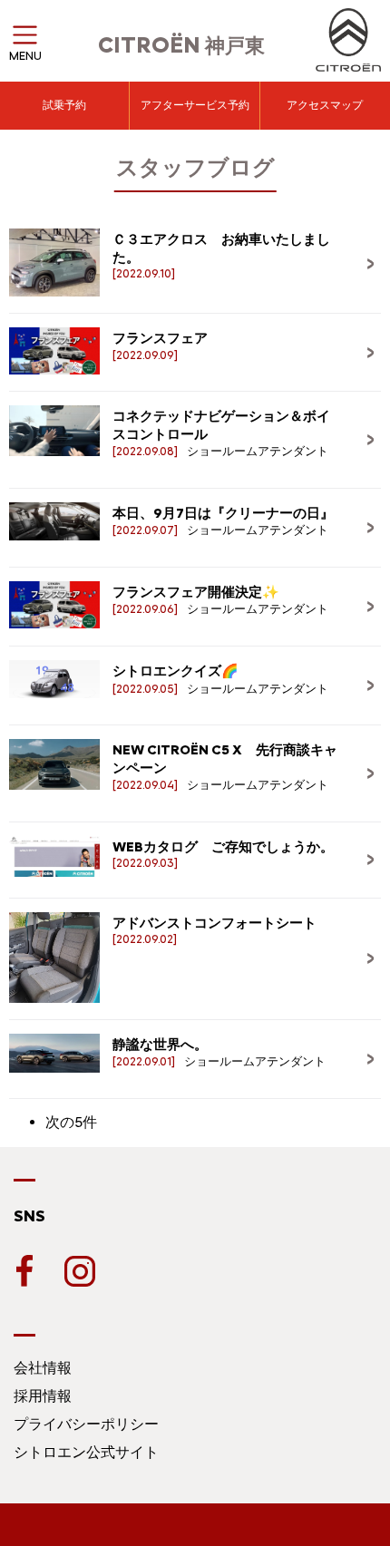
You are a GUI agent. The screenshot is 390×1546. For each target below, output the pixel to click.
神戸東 (181, 46)
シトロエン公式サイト (86, 1452)
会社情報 (43, 1367)
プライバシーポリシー (86, 1424)
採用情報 (43, 1396)
